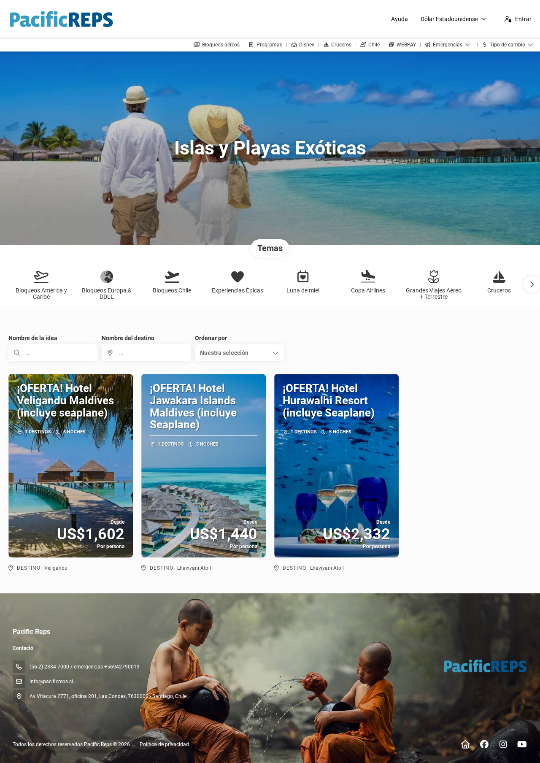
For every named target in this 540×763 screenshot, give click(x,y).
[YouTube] (522, 744)
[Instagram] (503, 744)
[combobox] (146, 352)
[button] (531, 284)
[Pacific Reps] (484, 666)
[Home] (465, 744)
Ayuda (399, 19)
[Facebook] (484, 744)
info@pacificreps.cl (51, 682)
